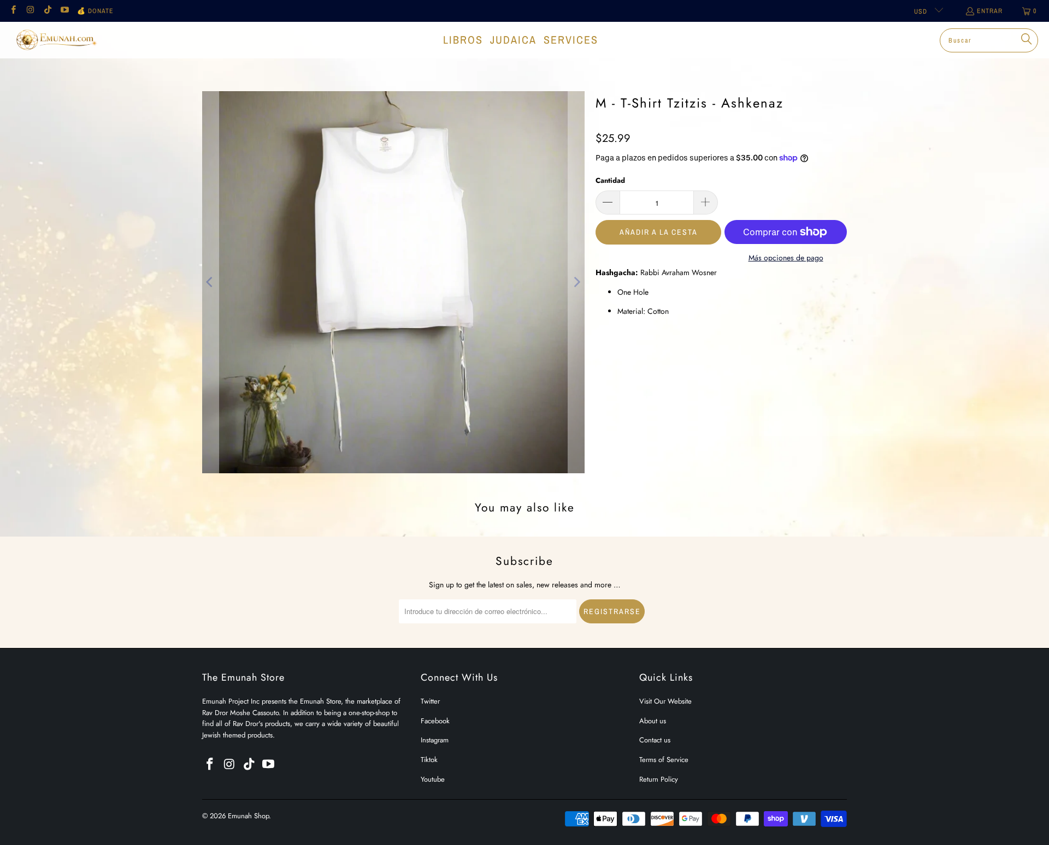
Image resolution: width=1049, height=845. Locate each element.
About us (652, 721)
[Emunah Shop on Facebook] (12, 11)
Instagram (435, 740)
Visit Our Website (665, 701)
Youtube (433, 779)
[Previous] (210, 282)
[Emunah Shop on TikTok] (47, 11)
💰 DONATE (95, 11)
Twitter (430, 701)
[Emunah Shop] (56, 39)
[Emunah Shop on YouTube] (64, 11)
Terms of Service (663, 759)
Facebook (435, 721)
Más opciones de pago (786, 257)
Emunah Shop (248, 816)
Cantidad (610, 180)
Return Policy (658, 779)
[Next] (576, 282)
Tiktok (429, 759)
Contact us (654, 740)
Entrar (990, 11)
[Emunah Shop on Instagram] (29, 11)
